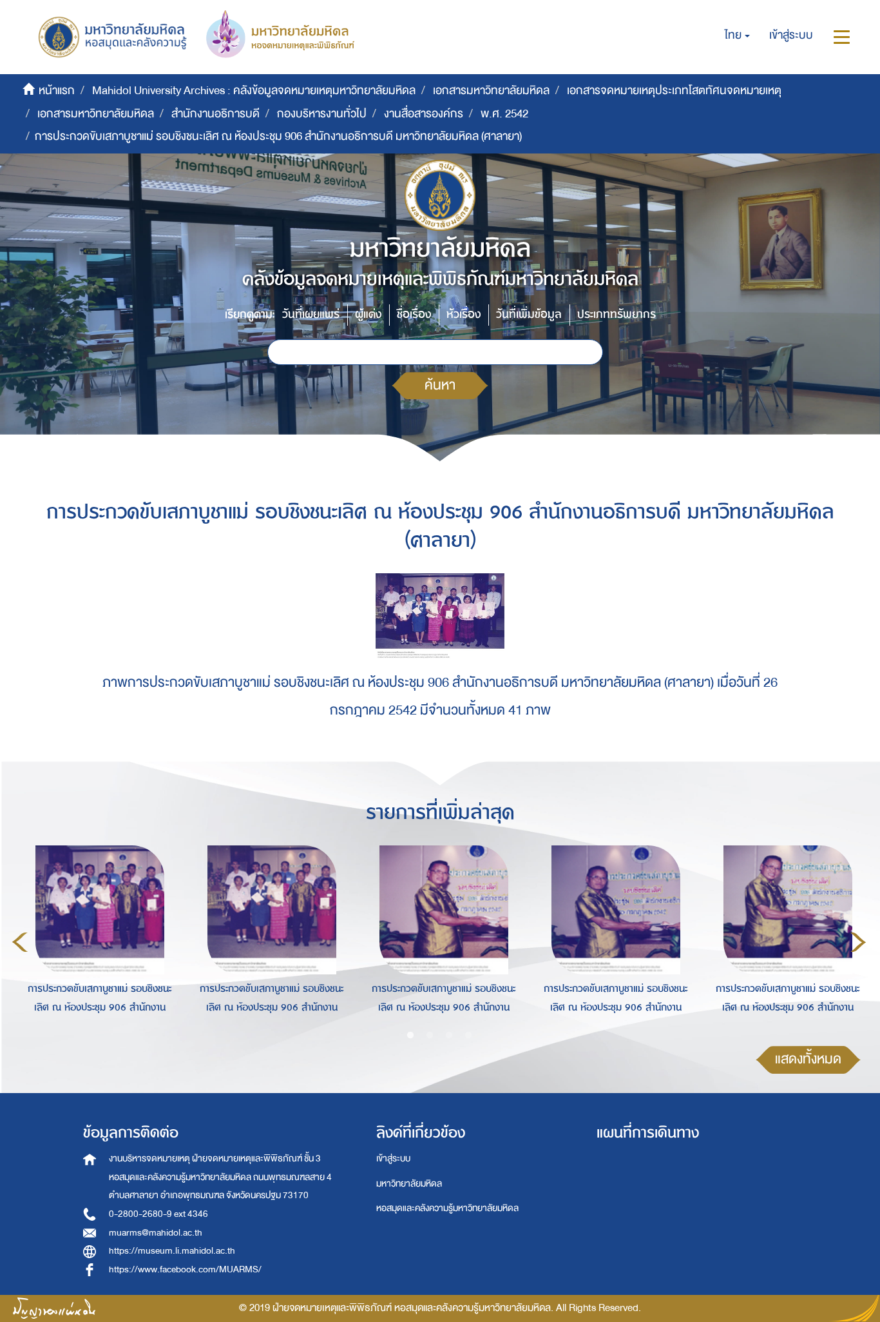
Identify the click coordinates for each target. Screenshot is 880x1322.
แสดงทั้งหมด (808, 1059)
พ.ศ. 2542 (504, 114)
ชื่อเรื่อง (414, 314)
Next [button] (858, 942)
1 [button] (410, 1035)
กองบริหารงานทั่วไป (322, 114)
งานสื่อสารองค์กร (423, 114)
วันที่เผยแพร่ (311, 314)
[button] (737, 35)
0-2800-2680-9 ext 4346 (158, 1214)
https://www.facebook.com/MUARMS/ (185, 1269)
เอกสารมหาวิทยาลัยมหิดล (491, 91)
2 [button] (429, 1035)
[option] (96, 940)
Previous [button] (20, 942)
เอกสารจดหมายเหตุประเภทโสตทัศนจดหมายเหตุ (674, 91)
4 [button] (468, 1035)
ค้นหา (440, 385)
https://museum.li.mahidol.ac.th (172, 1251)
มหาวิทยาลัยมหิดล (409, 1184)
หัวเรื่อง (463, 314)
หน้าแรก (57, 91)
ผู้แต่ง (368, 314)
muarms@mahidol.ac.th (155, 1233)
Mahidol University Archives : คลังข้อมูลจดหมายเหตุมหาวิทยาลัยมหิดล (254, 91)
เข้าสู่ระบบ (393, 1158)
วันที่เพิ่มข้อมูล (529, 314)
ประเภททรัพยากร (616, 314)
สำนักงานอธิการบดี (215, 114)
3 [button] (449, 1035)
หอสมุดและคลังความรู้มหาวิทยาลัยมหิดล (447, 1208)
